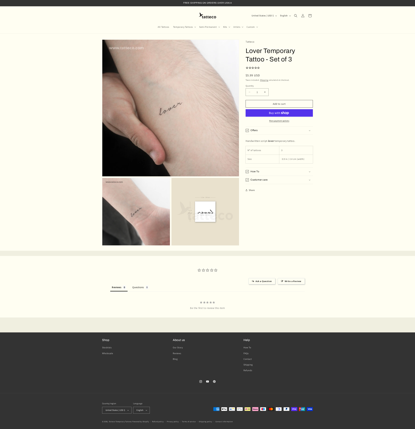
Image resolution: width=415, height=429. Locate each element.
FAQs (246, 353)
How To (247, 347)
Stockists (107, 347)
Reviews (177, 353)
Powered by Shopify (140, 421)
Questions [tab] (138, 287)
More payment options (279, 120)
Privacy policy (173, 421)
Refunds (247, 370)
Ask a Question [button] (263, 281)
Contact (247, 359)
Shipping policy (205, 421)
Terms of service (189, 421)
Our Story (178, 347)
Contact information (224, 421)
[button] (184, 27)
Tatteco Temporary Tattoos (120, 421)
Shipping (264, 80)
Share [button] (252, 189)
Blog (175, 359)
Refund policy (158, 421)
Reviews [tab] (116, 287)
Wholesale (107, 353)
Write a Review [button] (293, 281)
